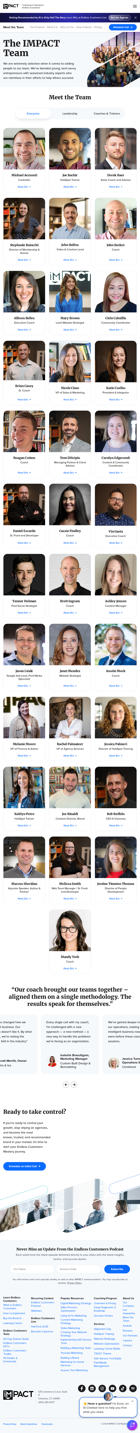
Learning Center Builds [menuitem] (107, 1348)
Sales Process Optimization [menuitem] (69, 1309)
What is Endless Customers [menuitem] (12, 1306)
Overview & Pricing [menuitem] (105, 1303)
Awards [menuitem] (127, 1325)
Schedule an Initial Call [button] (23, 1166)
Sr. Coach (24, 390)
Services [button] (99, 1324)
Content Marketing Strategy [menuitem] (72, 1321)
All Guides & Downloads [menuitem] (10, 1359)
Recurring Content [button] (42, 1298)
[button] (108, 1407)
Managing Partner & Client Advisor (70, 464)
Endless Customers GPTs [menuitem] (14, 1344)
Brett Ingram (70, 601)
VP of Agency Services (70, 748)
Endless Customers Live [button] (43, 1320)
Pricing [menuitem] (98, 27)
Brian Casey (24, 386)
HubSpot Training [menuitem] (104, 1334)
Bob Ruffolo (116, 814)
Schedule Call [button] (121, 27)
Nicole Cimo (70, 388)
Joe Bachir (70, 175)
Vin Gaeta (116, 531)
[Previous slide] (66, 1085)
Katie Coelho (115, 388)
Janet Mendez (70, 671)
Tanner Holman (24, 601)
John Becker (116, 245)
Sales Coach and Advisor (116, 180)
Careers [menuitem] (127, 1340)
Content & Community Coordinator (115, 464)
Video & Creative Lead (70, 249)
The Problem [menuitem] (37, 27)
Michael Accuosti (24, 175)
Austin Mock (115, 671)
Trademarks (47, 1424)
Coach (116, 249)
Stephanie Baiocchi (24, 245)
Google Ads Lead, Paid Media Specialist (24, 677)
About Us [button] (128, 1298)
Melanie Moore (24, 744)
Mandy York (70, 957)
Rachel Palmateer (70, 744)
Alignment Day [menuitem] (102, 1329)
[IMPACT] (11, 6)
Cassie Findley (70, 531)
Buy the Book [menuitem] (11, 1318)
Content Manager (115, 605)
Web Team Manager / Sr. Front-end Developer (70, 890)
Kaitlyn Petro (24, 814)
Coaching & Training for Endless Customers (33, 6)
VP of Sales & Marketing (70, 392)
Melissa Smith (70, 884)
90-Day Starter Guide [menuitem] (16, 1339)
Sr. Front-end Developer (24, 535)
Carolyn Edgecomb (116, 458)
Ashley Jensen (115, 601)
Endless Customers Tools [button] (15, 1332)
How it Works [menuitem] (84, 27)
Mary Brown (70, 318)
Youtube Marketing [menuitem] (72, 1353)
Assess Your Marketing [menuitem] (74, 1370)
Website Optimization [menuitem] (106, 1343)
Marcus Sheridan (24, 884)
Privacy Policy (74, 1283)
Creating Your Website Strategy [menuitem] (74, 1334)
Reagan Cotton (24, 458)
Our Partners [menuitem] (130, 1335)
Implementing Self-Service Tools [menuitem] (76, 1341)
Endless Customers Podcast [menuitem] (42, 1304)
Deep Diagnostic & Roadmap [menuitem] (105, 1309)
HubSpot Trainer (70, 180)
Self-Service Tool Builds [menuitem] (107, 1358)
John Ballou (70, 245)
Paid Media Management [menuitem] (101, 1364)
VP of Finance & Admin (24, 748)
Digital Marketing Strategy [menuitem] (76, 1303)
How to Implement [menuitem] (14, 1313)
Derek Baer (115, 175)
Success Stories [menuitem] (103, 1315)
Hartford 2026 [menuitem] (39, 1326)
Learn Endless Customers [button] (11, 1299)
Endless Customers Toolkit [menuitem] (14, 1352)
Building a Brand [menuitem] (70, 1358)
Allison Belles (24, 318)
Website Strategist (70, 675)
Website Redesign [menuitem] (104, 1339)
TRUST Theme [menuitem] (102, 1353)
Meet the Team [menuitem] (128, 1319)
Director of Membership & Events (24, 251)
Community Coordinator (115, 322)
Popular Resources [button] (72, 1298)
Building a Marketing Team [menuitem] (76, 1348)
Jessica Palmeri (115, 744)
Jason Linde (24, 671)
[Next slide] (74, 1085)
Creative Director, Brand (70, 818)
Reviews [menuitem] (128, 1330)
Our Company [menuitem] (128, 1304)
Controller (24, 180)
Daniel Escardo (24, 531)
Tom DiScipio (70, 458)
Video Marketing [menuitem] (70, 1328)
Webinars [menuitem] (36, 1310)
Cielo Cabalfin (115, 318)
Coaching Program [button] (105, 1298)
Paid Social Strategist (24, 605)
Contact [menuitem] (127, 1345)
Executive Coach (24, 322)
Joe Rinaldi (70, 814)
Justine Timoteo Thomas (115, 884)
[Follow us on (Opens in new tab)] (83, 1388)
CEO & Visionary (116, 818)
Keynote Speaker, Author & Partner (24, 890)
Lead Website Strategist (70, 322)
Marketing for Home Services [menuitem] (72, 1363)
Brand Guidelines (28, 1424)
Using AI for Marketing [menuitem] (74, 1315)
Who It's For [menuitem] (67, 27)
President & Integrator (116, 392)
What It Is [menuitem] (52, 27)
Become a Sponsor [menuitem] (42, 1331)
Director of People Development (116, 890)
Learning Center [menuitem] (12, 1323)
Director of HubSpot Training (116, 748)
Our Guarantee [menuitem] (129, 1311)
